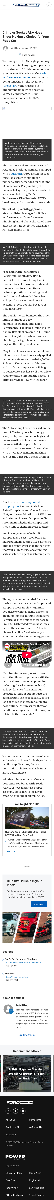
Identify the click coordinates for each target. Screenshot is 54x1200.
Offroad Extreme (15, 1194)
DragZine (10, 1180)
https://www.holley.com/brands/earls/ (23, 962)
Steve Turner (10, 851)
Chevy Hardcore (14, 1172)
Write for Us (35, 1127)
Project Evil (10, 85)
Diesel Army (35, 1172)
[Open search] (49, 4)
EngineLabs (35, 1180)
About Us (10, 1119)
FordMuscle (12, 1187)
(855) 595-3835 (11, 980)
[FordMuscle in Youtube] (22, 1111)
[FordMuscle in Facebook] (15, 1111)
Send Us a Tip (13, 1127)
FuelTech (16, 173)
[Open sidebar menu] (4, 5)
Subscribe (39, 904)
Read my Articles (27, 1034)
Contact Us (35, 1119)
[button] (27, 54)
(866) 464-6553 (12, 965)
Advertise (11, 1134)
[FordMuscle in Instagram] (8, 1111)
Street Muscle (36, 1194)
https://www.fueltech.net (17, 977)
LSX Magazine (36, 1187)
